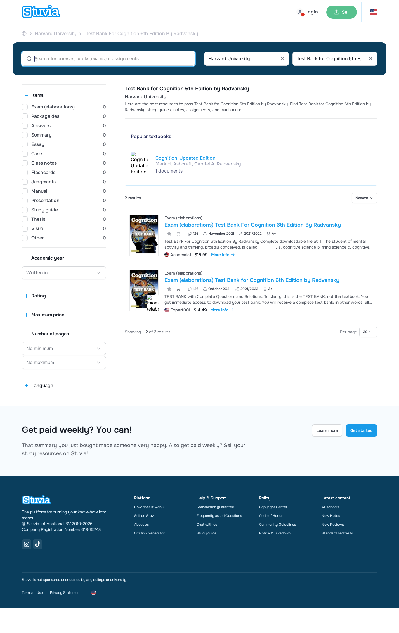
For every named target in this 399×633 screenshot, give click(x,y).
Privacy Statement (65, 592)
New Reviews (333, 524)
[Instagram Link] (26, 544)
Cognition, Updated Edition (185, 158)
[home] (41, 12)
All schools (330, 507)
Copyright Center (273, 507)
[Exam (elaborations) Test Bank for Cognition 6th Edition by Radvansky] (144, 290)
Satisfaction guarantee (215, 507)
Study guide (206, 533)
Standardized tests (337, 533)
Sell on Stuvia (145, 515)
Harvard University (145, 97)
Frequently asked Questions (219, 515)
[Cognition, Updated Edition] (139, 164)
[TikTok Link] (37, 544)
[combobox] (246, 59)
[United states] (24, 33)
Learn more (327, 430)
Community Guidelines (277, 524)
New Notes (331, 515)
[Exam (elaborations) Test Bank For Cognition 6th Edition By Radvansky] (144, 235)
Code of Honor (270, 515)
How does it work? (149, 507)
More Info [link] (220, 254)
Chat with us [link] (207, 524)
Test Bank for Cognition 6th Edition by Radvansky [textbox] (335, 58)
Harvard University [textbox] (246, 58)
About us (141, 524)
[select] (364, 198)
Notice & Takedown (275, 533)
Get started (361, 430)
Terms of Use (32, 592)
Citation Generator (149, 533)
